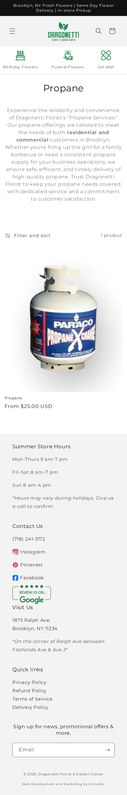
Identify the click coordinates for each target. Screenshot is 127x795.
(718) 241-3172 (28, 539)
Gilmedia (96, 784)
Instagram (32, 552)
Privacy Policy (29, 682)
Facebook (32, 578)
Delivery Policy (30, 707)
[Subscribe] (107, 750)
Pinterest (31, 565)
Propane (13, 398)
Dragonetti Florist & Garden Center (71, 774)
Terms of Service (32, 699)
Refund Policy (29, 690)
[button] (12, 31)
